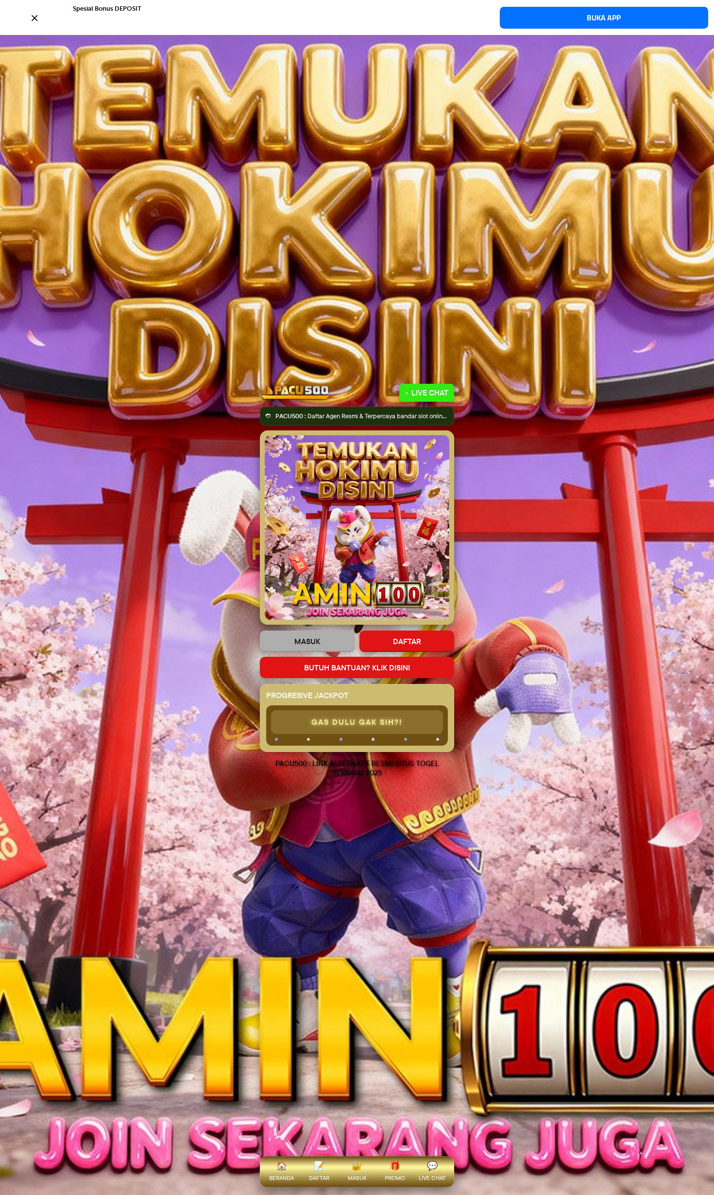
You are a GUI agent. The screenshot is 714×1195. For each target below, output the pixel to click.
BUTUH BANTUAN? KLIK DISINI (357, 667)
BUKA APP (604, 18)
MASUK (307, 641)
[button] (357, 17)
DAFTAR (407, 641)
